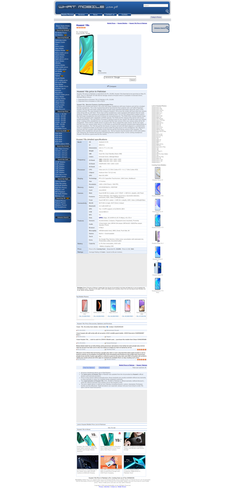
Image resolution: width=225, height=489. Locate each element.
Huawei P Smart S (157, 151)
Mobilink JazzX (60, 88)
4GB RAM (58, 137)
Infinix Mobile (59, 57)
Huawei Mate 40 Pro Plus (159, 131)
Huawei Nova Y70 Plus (158, 120)
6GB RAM (58, 140)
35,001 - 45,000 (60, 116)
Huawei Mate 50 (156, 124)
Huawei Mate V (156, 141)
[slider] (81, 28)
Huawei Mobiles (122, 23)
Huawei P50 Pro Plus (158, 130)
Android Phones (60, 201)
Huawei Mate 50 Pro (157, 123)
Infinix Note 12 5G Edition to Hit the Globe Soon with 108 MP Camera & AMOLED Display (87, 470)
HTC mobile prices (61, 80)
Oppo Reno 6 (113, 312)
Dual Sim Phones (61, 188)
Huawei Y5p (155, 148)
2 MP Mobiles (59, 170)
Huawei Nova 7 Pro (157, 159)
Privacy (101, 486)
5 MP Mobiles (59, 166)
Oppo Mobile (59, 48)
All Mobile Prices (61, 128)
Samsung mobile (60, 40)
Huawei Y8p (155, 149)
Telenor (57, 76)
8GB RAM (58, 142)
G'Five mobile (59, 105)
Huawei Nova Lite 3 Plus (159, 147)
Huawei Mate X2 (156, 140)
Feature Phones (60, 203)
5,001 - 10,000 (60, 124)
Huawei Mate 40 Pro (157, 144)
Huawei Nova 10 (156, 107)
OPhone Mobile (60, 99)
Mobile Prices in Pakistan (126, 365)
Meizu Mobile (59, 97)
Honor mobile (59, 46)
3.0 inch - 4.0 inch (61, 151)
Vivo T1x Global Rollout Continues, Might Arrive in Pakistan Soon (132, 470)
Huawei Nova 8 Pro (157, 135)
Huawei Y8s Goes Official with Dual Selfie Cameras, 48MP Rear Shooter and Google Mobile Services (87, 447)
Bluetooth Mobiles (61, 185)
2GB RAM (58, 133)
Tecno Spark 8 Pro (84, 313)
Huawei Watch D (156, 121)
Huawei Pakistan (142, 365)
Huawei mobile (60, 42)
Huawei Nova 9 (156, 114)
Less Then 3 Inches (62, 149)
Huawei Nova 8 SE (157, 134)
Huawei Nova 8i (156, 125)
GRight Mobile (60, 103)
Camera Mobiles (60, 181)
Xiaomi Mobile (60, 55)
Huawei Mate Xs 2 (157, 113)
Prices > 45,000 (60, 114)
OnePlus (58, 74)
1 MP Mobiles (59, 172)
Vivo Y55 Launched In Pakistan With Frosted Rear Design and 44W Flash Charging (110, 470)
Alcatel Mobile (60, 78)
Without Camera (60, 176)
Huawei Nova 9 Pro (157, 127)
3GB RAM (58, 135)
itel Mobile (58, 71)
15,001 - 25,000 (60, 120)
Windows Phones (61, 205)
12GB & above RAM (62, 144)
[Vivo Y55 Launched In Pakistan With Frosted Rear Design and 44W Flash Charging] (111, 462)
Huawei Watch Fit (157, 128)
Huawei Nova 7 (156, 162)
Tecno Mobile (59, 61)
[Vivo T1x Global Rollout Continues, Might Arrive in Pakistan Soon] (134, 462)
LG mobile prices (61, 69)
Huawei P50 (155, 142)
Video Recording (60, 183)
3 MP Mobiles (59, 168)
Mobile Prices (111, 23)
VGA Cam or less (61, 174)
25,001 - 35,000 (60, 118)
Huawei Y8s (155, 155)
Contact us (114, 486)
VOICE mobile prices (62, 95)
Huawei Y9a (155, 138)
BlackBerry (59, 93)
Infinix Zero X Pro (99, 312)
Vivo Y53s (127, 312)
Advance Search (62, 217)
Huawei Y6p (155, 152)
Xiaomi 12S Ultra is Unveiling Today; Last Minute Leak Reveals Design (134, 447)
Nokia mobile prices (61, 53)
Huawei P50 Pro (156, 145)
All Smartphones (60, 207)
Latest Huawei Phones (159, 106)
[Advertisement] (111, 406)
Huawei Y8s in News (83, 429)
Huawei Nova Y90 (157, 109)
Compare (112, 86)
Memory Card (59, 196)
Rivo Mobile (59, 84)
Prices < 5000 (60, 126)
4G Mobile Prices (61, 33)
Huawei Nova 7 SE (157, 161)
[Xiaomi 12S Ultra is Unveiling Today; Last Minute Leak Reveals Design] (134, 439)
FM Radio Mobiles (61, 194)
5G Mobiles (59, 35)
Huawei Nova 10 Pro (157, 110)
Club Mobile (59, 107)
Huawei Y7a (155, 133)
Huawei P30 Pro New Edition (160, 154)
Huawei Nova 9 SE (157, 116)
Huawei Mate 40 (156, 158)
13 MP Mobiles (60, 162)
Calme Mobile (59, 101)
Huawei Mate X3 (156, 117)
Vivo (56, 44)
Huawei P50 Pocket (157, 118)
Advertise (107, 486)
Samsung (83, 132)
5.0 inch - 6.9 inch (61, 155)
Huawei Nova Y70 (157, 111)
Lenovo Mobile (60, 65)
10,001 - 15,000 (60, 122)
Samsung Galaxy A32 (141, 313)
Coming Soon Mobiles (159, 165)
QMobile (58, 63)
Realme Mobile (60, 50)
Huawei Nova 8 (156, 137)
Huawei (135, 374)
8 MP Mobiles (59, 164)
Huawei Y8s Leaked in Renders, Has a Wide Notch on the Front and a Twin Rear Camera (110, 447)
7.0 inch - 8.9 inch (61, 157)
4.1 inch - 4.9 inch (61, 153)
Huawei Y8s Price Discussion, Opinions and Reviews (94, 324)
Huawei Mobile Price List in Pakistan (94, 424)
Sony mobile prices (61, 67)
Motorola (58, 90)
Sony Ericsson (60, 109)
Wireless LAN (59, 190)
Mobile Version (122, 486)
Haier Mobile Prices (61, 86)
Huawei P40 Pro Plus (158, 156)
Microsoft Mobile (60, 82)
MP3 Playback (60, 192)
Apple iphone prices (61, 59)
